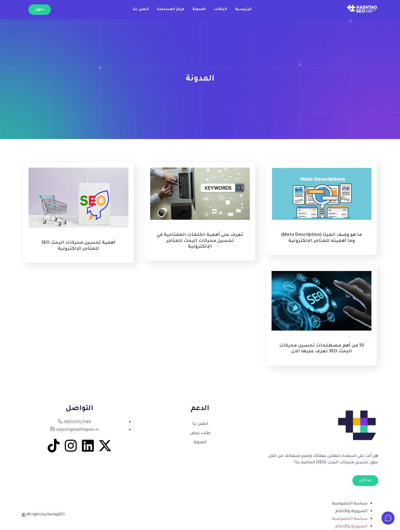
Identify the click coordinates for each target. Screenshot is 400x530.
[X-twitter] (105, 445)
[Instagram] (71, 445)
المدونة (199, 9)
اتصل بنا (141, 9)
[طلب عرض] (199, 433)
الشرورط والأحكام (351, 511)
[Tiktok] (53, 445)
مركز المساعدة (170, 9)
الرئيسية (243, 9)
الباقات (220, 9)
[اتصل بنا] (199, 424)
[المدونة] (199, 442)
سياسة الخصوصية (349, 504)
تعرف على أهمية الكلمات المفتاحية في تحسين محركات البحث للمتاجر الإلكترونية (200, 241)
